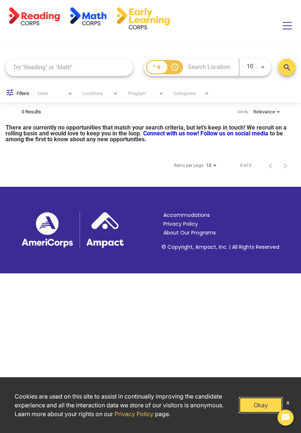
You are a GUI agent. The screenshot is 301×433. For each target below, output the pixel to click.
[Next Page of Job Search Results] (285, 165)
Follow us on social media (235, 133)
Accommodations (186, 215)
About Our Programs (189, 232)
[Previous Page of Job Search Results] (270, 165)
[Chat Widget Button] (286, 418)
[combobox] (69, 67)
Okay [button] (261, 405)
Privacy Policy (180, 224)
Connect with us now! (171, 133)
